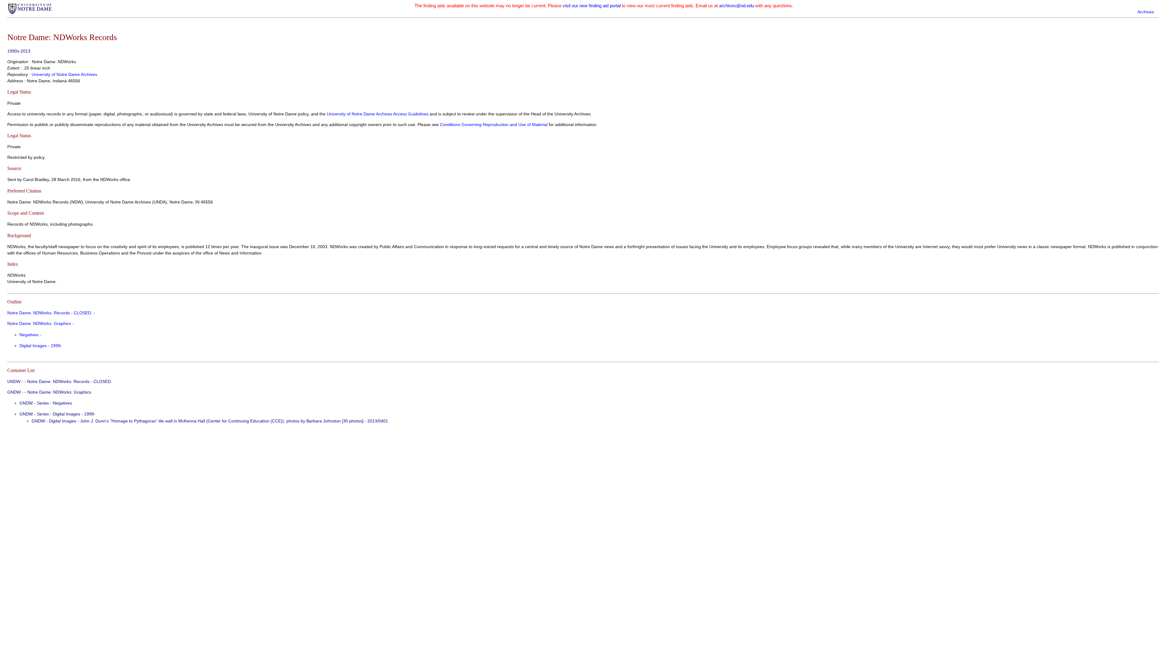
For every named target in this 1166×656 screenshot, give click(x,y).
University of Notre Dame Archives (64, 74)
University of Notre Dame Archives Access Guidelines (378, 113)
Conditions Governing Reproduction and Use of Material (493, 124)
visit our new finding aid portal (592, 5)
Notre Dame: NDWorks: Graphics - (40, 323)
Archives (1145, 11)
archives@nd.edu (736, 5)
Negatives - (30, 334)
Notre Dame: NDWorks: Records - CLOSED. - (51, 312)
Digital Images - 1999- (40, 345)
